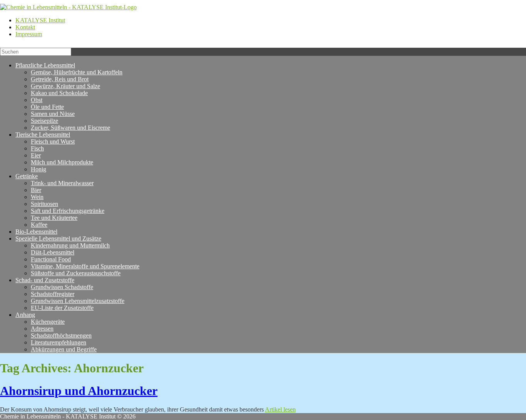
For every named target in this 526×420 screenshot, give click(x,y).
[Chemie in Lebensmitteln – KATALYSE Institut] (68, 7)
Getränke (26, 176)
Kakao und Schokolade (59, 93)
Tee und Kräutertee (54, 217)
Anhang (25, 314)
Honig (38, 169)
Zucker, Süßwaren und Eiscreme (70, 127)
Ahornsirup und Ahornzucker (78, 391)
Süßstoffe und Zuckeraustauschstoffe (76, 273)
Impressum (28, 34)
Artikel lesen (280, 409)
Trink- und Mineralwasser (62, 183)
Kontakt (25, 27)
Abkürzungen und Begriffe (64, 349)
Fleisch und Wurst (53, 141)
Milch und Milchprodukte (62, 162)
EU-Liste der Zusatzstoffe (62, 308)
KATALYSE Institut (40, 20)
